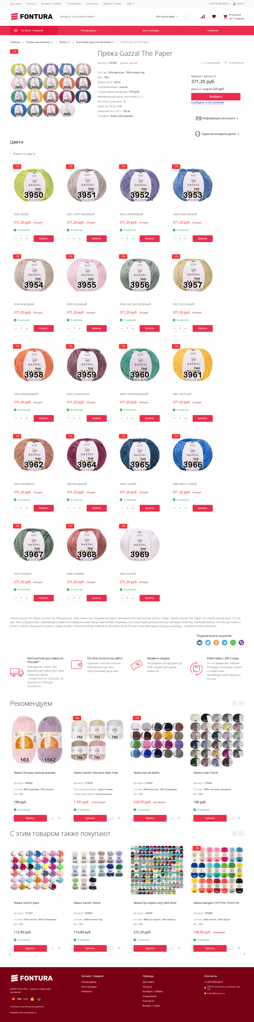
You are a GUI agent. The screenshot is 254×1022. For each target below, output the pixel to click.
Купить (43, 238)
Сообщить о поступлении (207, 102)
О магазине (74, 3)
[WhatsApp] (233, 642)
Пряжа (63, 42)
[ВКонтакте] (199, 642)
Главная (15, 42)
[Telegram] (224, 642)
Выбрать (215, 96)
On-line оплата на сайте (104, 658)
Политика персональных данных (27, 1006)
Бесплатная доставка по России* (45, 660)
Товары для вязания (38, 42)
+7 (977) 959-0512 (213, 982)
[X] (208, 642)
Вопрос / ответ (112, 3)
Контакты (92, 3)
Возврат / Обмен (51, 3)
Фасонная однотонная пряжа (93, 42)
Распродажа (88, 30)
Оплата (31, 3)
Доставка (15, 3)
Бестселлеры (150, 30)
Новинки (213, 30)
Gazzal (133, 63)
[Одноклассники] (216, 642)
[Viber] (241, 642)
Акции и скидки (158, 658)
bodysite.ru (31, 1012)
